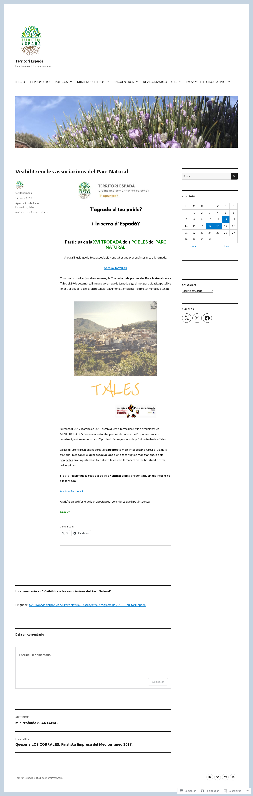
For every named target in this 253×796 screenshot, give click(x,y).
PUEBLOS (61, 81)
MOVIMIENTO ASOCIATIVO (206, 81)
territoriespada (23, 192)
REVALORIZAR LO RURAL (160, 81)
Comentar (158, 681)
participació (31, 212)
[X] (186, 318)
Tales (31, 207)
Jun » (226, 246)
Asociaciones (32, 203)
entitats (19, 212)
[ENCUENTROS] (233, 777)
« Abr (193, 246)
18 (217, 226)
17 (209, 226)
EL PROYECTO (40, 81)
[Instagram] (197, 318)
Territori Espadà (29, 61)
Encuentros (21, 207)
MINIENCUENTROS (90, 81)
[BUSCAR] (234, 176)
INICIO (20, 81)
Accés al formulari (115, 267)
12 (225, 219)
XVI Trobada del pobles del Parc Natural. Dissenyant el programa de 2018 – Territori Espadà (87, 604)
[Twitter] (217, 777)
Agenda (19, 203)
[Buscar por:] (206, 176)
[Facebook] (207, 318)
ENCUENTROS (124, 81)
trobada (43, 212)
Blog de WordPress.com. (49, 777)
